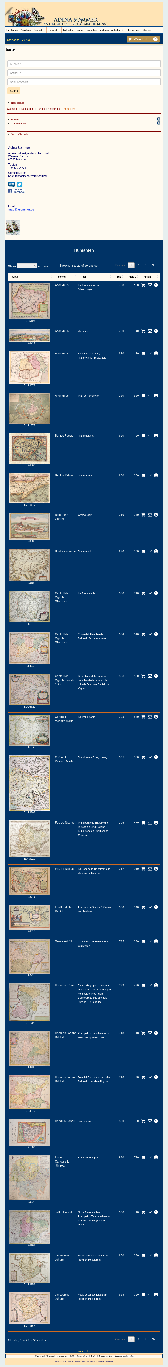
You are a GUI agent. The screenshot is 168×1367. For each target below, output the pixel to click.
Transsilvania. (86, 435)
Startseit (147, 30)
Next (154, 265)
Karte (15, 276)
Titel (83, 276)
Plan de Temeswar (88, 395)
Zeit (119, 276)
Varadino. (83, 331)
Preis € (132, 276)
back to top (84, 1351)
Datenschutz (83, 1356)
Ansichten (26, 30)
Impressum (62, 1356)
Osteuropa (54, 108)
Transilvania (85, 475)
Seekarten (39, 30)
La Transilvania (86, 593)
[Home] (58, 16)
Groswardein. (85, 515)
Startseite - (14, 39)
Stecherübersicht (19, 134)
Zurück (26, 39)
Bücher (79, 30)
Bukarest (15, 119)
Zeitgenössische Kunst (111, 30)
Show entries (28, 266)
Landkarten (12, 30)
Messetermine (105, 1356)
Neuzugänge (17, 103)
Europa (41, 108)
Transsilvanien (18, 123)
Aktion (147, 276)
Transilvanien (85, 1121)
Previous (120, 265)
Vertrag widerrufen (124, 1356)
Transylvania (85, 551)
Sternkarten (53, 30)
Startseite (12, 108)
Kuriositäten (134, 30)
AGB (72, 1356)
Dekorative (91, 30)
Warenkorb (145, 39)
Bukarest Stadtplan (88, 1157)
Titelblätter (68, 30)
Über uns (39, 1356)
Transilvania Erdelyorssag (92, 757)
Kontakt (50, 1356)
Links (93, 1356)
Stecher (62, 276)
